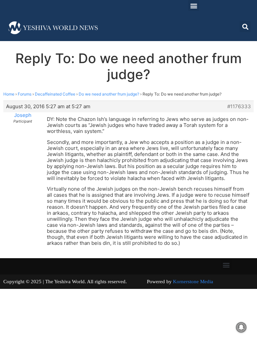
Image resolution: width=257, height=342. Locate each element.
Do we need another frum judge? (109, 94)
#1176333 (239, 107)
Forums (24, 94)
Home (8, 94)
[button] (193, 5)
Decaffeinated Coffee (55, 94)
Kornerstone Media (193, 281)
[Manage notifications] (241, 327)
